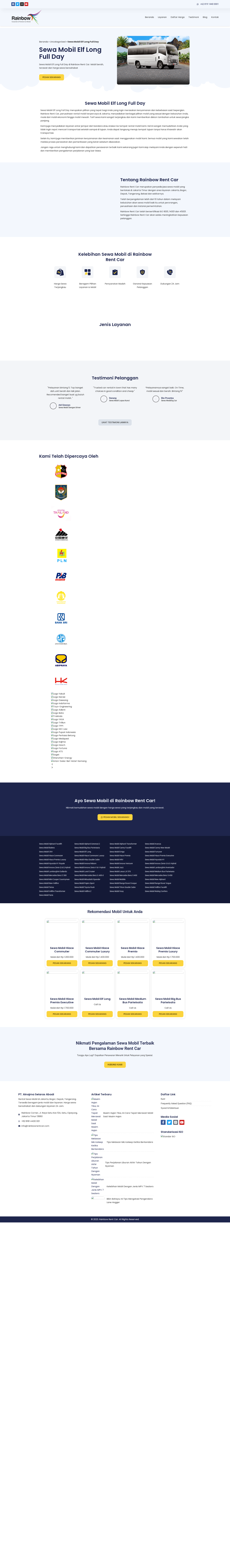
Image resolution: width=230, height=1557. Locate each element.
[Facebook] (13, 4)
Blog (205, 17)
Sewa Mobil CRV (46, 852)
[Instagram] (22, 4)
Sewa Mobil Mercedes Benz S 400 (123, 875)
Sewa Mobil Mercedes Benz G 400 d (89, 875)
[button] (69, 764)
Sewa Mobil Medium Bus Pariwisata (159, 871)
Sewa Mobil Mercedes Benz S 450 (158, 875)
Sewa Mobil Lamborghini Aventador (159, 867)
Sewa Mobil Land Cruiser (84, 871)
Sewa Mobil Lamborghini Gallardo (53, 871)
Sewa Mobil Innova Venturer (121, 863)
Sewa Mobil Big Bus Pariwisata (87, 848)
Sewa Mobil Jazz (117, 867)
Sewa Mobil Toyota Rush (84, 887)
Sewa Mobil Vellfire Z (82, 891)
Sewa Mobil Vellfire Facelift (156, 887)
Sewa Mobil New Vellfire (49, 883)
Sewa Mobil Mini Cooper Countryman (54, 879)
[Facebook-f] (163, 1122)
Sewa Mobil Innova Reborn (85, 863)
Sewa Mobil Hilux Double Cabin (87, 860)
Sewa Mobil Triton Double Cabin (123, 887)
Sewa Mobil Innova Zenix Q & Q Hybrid (54, 867)
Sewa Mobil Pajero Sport (84, 883)
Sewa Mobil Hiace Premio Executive (159, 855)
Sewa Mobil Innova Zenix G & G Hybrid (160, 863)
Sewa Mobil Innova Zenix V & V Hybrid (89, 867)
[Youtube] (26, 4)
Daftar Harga (177, 17)
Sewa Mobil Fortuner (153, 852)
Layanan (162, 17)
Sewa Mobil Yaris (46, 895)
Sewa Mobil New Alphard (155, 879)
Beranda (149, 17)
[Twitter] (17, 4)
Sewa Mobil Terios (46, 887)
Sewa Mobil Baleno (47, 848)
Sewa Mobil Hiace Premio (120, 855)
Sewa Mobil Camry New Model (157, 848)
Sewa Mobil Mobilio (118, 879)
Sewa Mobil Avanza (153, 844)
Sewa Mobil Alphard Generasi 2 (87, 844)
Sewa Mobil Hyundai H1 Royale (52, 863)
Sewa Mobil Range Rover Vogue (158, 883)
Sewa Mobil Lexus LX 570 (120, 871)
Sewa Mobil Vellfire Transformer (52, 891)
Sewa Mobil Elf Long (82, 852)
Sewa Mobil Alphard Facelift (50, 844)
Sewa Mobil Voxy (117, 891)
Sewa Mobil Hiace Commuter (51, 855)
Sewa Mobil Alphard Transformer (123, 844)
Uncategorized (57, 41)
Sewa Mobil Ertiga (117, 852)
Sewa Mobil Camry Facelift (121, 848)
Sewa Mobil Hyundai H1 (155, 860)
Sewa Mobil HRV (116, 860)
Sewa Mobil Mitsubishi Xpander (87, 879)
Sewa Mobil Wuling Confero (156, 891)
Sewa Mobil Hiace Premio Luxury (52, 860)
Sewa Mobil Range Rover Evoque (123, 883)
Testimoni (193, 17)
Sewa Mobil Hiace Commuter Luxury (89, 855)
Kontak (215, 17)
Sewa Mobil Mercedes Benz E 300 (53, 875)
